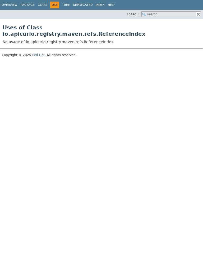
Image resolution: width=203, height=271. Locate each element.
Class (42, 5)
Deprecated (83, 5)
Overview (9, 5)
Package (28, 5)
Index (100, 5)
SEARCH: (133, 14)
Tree (66, 5)
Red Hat (38, 55)
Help (111, 5)
